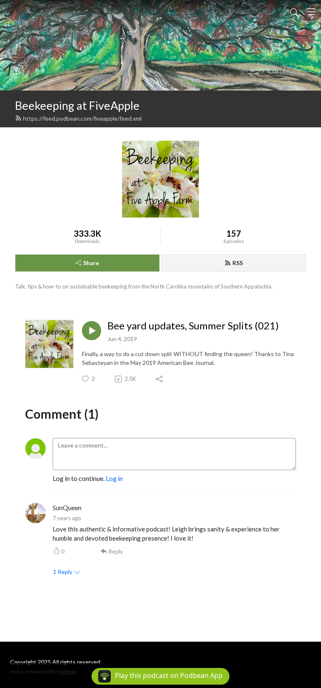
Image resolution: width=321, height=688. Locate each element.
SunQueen (67, 507)
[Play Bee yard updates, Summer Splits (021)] (91, 330)
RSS (237, 262)
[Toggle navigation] (311, 12)
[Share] (160, 379)
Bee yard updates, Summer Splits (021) (193, 325)
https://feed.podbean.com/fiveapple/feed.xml (82, 118)
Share (91, 262)
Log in (114, 478)
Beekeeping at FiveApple (77, 105)
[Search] (294, 11)
